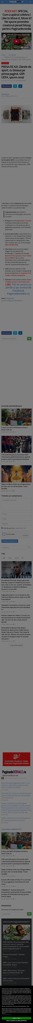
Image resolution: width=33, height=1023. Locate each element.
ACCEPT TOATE (16, 1018)
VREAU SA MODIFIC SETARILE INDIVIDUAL (16, 1020)
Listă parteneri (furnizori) (6, 1014)
